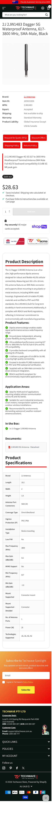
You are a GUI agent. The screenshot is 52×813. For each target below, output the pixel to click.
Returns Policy (30, 145)
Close (26, 741)
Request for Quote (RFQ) (15, 137)
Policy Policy (28, 682)
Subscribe (26, 689)
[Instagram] (3, 768)
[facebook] (17, 768)
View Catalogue (4, 8)
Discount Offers (38, 137)
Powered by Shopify (37, 781)
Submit (46, 14)
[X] (23, 768)
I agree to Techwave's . (19, 682)
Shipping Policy (11, 145)
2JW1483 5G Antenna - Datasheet (25, 447)
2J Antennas (29, 96)
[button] (10, 209)
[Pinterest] (11, 768)
